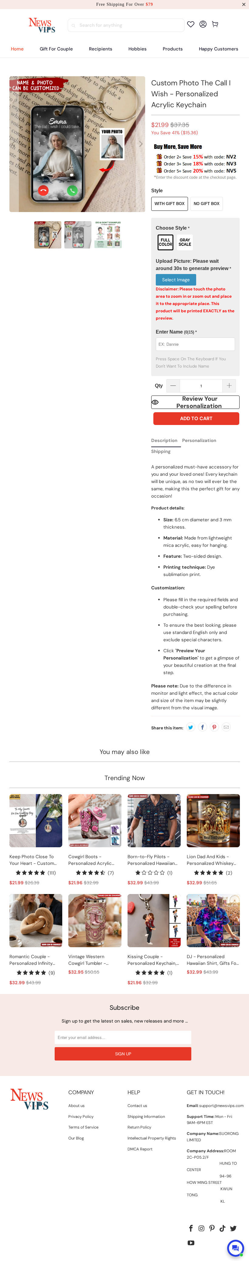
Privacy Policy (81, 1116)
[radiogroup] (195, 242)
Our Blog (76, 1138)
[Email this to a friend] (226, 727)
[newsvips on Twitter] (233, 1229)
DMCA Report (140, 1149)
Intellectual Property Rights (152, 1138)
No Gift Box (207, 203)
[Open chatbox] (235, 1248)
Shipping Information (146, 1116)
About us (76, 1105)
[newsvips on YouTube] (191, 1243)
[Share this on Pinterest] (214, 727)
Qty (159, 385)
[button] (100, 49)
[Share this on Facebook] (202, 727)
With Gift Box (170, 203)
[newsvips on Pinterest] (212, 1229)
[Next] (140, 144)
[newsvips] (42, 25)
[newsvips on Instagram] (201, 1229)
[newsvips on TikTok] (222, 1229)
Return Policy (139, 1127)
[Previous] (14, 144)
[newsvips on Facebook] (191, 1229)
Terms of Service (83, 1127)
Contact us (137, 1105)
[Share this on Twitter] (190, 727)
